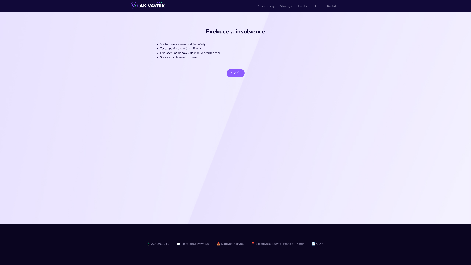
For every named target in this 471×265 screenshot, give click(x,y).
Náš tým (303, 6)
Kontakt (332, 6)
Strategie (286, 6)
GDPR (320, 244)
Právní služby (266, 6)
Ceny (318, 6)
